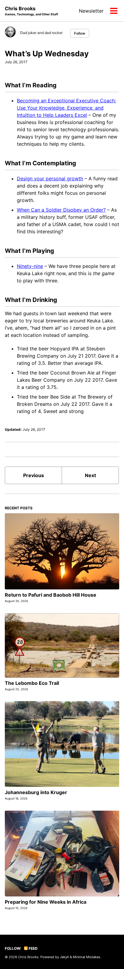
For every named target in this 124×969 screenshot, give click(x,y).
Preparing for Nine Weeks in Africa (45, 902)
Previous (33, 475)
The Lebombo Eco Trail (32, 683)
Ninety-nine (30, 266)
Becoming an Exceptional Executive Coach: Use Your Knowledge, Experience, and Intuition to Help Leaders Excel (66, 108)
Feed (33, 948)
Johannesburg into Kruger (36, 792)
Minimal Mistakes (86, 957)
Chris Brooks (31, 10)
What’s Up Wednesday (47, 53)
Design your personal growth (50, 178)
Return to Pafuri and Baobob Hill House (50, 595)
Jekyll (64, 957)
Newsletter (91, 11)
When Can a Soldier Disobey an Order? (61, 210)
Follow (79, 33)
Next (90, 475)
